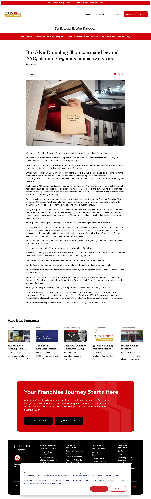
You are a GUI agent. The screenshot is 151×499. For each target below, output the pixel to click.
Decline (118, 489)
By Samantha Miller (43, 352)
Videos (120, 454)
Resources (114, 14)
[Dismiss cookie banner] (126, 468)
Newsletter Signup (99, 462)
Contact (95, 455)
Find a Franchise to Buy (38, 421)
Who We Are (100, 14)
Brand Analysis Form (74, 463)
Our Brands (85, 14)
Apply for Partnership (74, 460)
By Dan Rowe (97, 352)
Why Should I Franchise (49, 449)
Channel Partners (98, 458)
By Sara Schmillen (14, 352)
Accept (99, 489)
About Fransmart (98, 449)
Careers (95, 452)
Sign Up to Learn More (69, 421)
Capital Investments (74, 457)
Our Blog (121, 451)
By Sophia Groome (71, 352)
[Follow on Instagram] (134, 487)
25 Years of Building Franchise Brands (103, 347)
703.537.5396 (19, 450)
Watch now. (99, 3)
